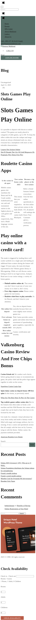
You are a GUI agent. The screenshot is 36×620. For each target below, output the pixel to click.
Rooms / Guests (6, 579)
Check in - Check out (8, 576)
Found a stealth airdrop (9, 473)
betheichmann (9, 506)
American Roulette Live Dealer (12, 437)
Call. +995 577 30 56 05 (9, 41)
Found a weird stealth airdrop (11, 476)
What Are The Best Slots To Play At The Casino (18, 398)
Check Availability (12, 618)
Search (3, 441)
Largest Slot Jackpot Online (10, 150)
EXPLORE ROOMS (12, 57)
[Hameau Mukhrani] (8, 46)
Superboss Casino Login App (11, 386)
